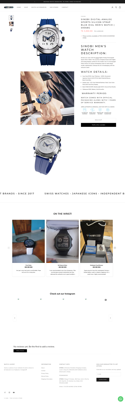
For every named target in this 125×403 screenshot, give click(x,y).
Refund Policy (45, 376)
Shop (26, 7)
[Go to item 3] (11, 30)
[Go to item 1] (11, 17)
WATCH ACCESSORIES (38, 7)
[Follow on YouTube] (14, 392)
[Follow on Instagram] (9, 392)
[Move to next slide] (116, 248)
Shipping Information (46, 379)
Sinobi (83, 16)
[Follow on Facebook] (5, 392)
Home (19, 7)
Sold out (98, 120)
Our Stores (54, 7)
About (43, 368)
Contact (65, 7)
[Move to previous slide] (9, 248)
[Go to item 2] (11, 23)
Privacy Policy (44, 373)
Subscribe (103, 379)
